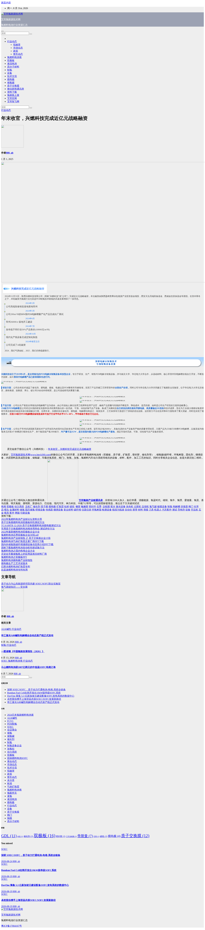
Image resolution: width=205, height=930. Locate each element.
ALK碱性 (6, 629)
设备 (9, 73)
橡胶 (78, 506)
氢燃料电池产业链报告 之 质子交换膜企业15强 (25, 538)
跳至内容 (6, 2)
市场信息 (18, 47)
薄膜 (145, 509)
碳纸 (72, 506)
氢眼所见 (12, 793)
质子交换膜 (13, 85)
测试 (174, 509)
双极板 (10, 60)
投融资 (16, 44)
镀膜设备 (162, 506)
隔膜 (9, 818)
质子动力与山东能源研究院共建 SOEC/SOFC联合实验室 (30, 583)
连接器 (184, 506)
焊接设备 (40, 509)
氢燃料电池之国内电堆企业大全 (18, 550)
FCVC (10, 721)
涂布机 (129, 506)
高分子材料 (13, 66)
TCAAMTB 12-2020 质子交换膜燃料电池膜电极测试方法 (31, 525)
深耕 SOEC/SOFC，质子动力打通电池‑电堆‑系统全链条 (36, 689)
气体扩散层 (13, 786)
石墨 (99, 506)
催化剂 (36, 506)
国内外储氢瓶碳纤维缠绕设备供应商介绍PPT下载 (27, 544)
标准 (9, 783)
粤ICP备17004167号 (11, 926)
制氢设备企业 (14, 745)
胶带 (135, 509)
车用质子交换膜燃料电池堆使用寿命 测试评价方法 (28, 528)
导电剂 (181, 509)
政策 (15, 51)
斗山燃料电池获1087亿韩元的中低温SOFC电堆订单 (28, 667)
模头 (6, 509)
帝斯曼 (85, 836)
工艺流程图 (71, 836)
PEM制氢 (12, 724)
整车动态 (18, 54)
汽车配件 (167, 509)
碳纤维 (77, 509)
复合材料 (68, 509)
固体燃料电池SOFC (17, 758)
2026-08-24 (7, 861)
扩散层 (60, 506)
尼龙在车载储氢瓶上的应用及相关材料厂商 (24, 554)
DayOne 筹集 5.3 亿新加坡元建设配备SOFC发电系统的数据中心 (40, 696)
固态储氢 (30, 509)
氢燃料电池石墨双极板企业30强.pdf (20, 535)
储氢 (22, 509)
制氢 (9, 70)
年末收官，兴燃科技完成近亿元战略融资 (69, 449)
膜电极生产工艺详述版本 (14, 563)
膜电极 (10, 79)
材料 (140, 509)
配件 (12, 513)
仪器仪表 (86, 509)
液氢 (9, 796)
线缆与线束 (118, 509)
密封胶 (60, 836)
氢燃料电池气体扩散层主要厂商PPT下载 (22, 541)
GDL (9, 836)
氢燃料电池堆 (14, 57)
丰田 (20, 836)
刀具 (151, 509)
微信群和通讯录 (15, 89)
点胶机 (137, 506)
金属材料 (14, 509)
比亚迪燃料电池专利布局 (14, 569)
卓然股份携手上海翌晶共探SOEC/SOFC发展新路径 (34, 699)
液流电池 (12, 63)
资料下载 (12, 92)
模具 (6, 513)
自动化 (128, 509)
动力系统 (19, 506)
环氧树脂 (96, 509)
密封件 (92, 506)
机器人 (157, 509)
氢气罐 (153, 506)
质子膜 (44, 506)
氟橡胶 (84, 506)
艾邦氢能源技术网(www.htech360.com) (31, 454)
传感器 (49, 509)
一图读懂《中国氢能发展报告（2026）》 (22, 651)
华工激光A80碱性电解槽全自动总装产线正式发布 (27, 635)
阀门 (190, 506)
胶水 (112, 506)
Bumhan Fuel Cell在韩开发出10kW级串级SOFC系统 (34, 692)
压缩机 (145, 506)
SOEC (4, 661)
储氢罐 (10, 82)
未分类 (10, 780)
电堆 (3, 506)
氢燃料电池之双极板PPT (14, 557)
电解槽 (176, 506)
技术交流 (12, 76)
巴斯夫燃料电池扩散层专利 (15, 566)
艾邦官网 (12, 98)
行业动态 (12, 41)
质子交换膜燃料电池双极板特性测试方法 (22, 522)
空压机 (194, 509)
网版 (17, 513)
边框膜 (106, 506)
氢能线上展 (13, 95)
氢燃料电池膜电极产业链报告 (16, 560)
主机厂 (28, 506)
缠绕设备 (58, 509)
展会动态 (12, 761)
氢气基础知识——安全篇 (14, 587)
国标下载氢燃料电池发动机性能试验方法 (22, 547)
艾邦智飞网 (13, 101)
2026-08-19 (7, 876)
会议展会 (12, 729)
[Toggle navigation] (2, 31)
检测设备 (107, 509)
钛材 (66, 506)
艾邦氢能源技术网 (10, 19)
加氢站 (10, 748)
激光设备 (120, 506)
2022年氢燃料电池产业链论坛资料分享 (21, 519)
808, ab (9, 152)
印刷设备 (25, 513)
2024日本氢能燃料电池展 (20, 715)
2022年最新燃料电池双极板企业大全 (20, 532)
